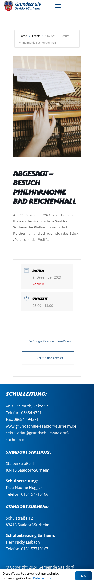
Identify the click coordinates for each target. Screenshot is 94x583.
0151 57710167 (34, 548)
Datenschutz (42, 578)
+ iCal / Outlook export (48, 358)
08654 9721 (31, 412)
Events (36, 36)
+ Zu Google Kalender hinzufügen (48, 341)
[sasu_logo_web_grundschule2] (25, 6)
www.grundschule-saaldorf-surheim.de (41, 426)
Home (23, 36)
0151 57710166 (34, 494)
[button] (58, 6)
